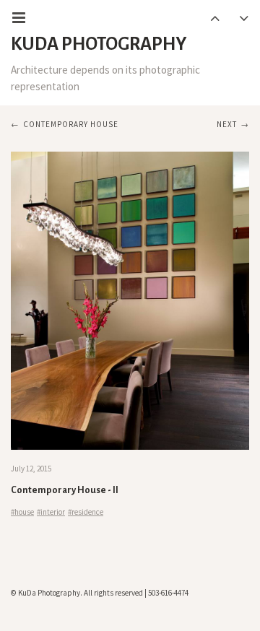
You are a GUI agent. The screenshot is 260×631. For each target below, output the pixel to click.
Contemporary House (70, 124)
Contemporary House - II (64, 490)
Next (227, 124)
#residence (85, 512)
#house (22, 512)
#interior (51, 512)
